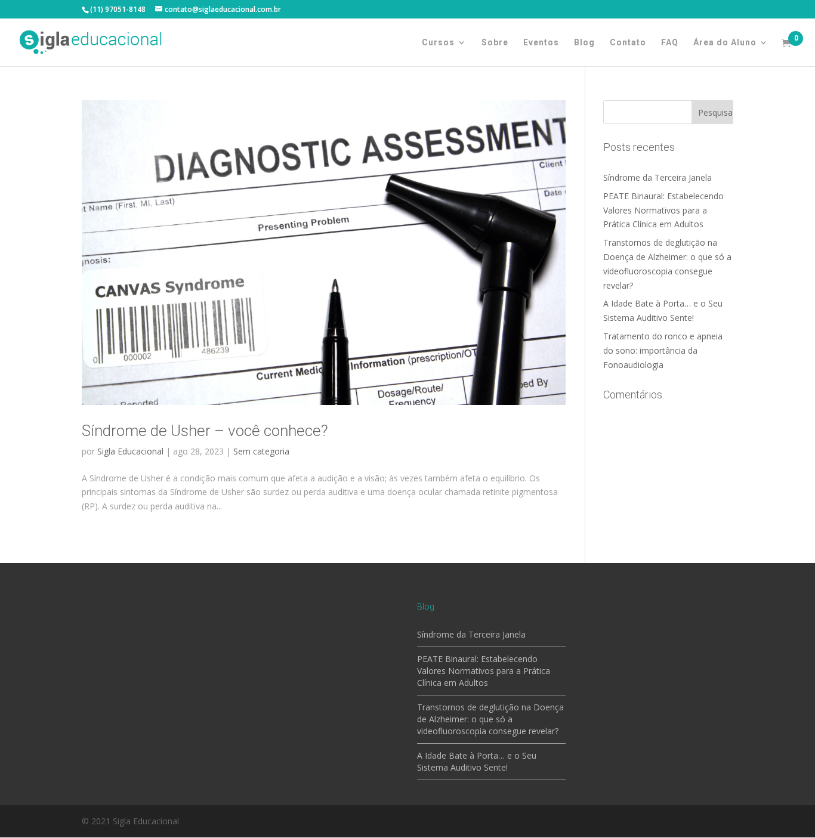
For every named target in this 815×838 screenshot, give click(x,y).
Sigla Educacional (130, 451)
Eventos (541, 42)
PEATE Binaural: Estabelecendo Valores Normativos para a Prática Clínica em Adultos (663, 210)
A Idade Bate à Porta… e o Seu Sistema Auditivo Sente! (476, 761)
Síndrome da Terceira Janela (657, 177)
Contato (628, 42)
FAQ (669, 42)
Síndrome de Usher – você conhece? (205, 431)
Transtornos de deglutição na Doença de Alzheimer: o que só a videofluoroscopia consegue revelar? (490, 719)
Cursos (438, 42)
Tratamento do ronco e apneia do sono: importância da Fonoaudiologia (663, 350)
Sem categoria (261, 451)
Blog (584, 42)
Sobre (494, 42)
